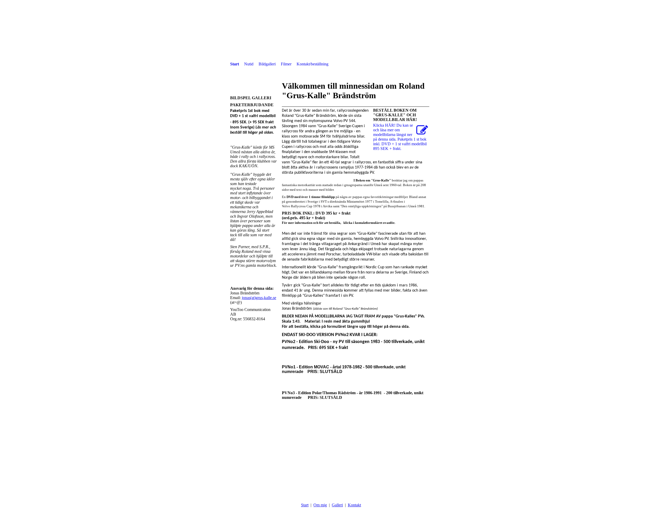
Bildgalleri (267, 64)
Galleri (337, 505)
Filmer (286, 64)
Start (234, 64)
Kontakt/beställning (312, 64)
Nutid (248, 64)
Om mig (320, 505)
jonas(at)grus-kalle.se (259, 297)
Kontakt (354, 505)
